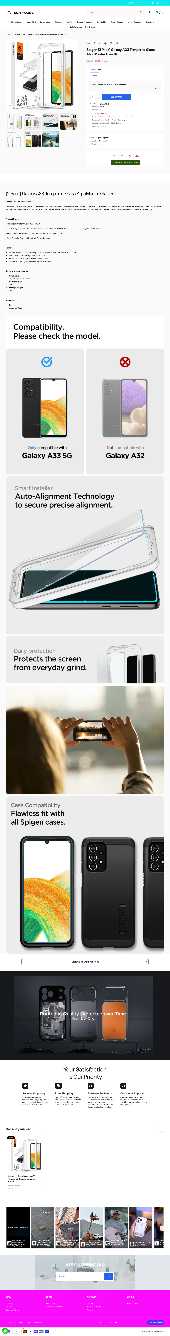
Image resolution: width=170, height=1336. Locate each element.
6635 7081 (102, 126)
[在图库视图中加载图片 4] (68, 121)
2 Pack (94, 75)
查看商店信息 (96, 109)
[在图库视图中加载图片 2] (32, 121)
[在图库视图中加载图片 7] (50, 139)
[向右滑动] (161, 1129)
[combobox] (116, 13)
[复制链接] (117, 43)
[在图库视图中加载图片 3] (50, 121)
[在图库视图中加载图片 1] (14, 121)
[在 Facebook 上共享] (94, 43)
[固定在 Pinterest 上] (105, 43)
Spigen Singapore (102, 138)
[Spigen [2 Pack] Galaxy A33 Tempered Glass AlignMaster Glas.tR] (25, 1167)
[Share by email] (111, 43)
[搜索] (141, 12)
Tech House (150, 1331)
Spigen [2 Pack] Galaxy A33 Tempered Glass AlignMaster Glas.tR (22, 1179)
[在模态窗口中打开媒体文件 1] (41, 74)
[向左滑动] (155, 1129)
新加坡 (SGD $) (134, 3)
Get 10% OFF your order (126, 162)
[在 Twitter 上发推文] (100, 43)
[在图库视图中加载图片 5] (14, 139)
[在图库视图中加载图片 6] (32, 139)
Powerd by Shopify (159, 1331)
